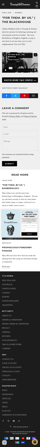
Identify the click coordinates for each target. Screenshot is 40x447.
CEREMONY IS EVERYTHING (14, 415)
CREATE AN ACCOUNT (11, 367)
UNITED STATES (9, 289)
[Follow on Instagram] (8, 421)
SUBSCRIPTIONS (9, 380)
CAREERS (6, 348)
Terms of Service (30, 116)
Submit (9, 164)
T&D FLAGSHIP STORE (12, 344)
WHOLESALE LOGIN (11, 371)
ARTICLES (6, 398)
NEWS (4, 390)
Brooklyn (6, 243)
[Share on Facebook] (6, 95)
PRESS (4, 407)
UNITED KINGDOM (10, 301)
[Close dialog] (37, 211)
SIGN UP (29, 234)
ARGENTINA (7, 305)
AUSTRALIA (7, 284)
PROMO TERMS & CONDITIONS (15, 324)
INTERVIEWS (7, 394)
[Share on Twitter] (15, 95)
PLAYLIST (6, 411)
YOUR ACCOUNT (9, 363)
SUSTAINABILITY (9, 340)
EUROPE (5, 297)
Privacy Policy (15, 116)
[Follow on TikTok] (19, 421)
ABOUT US (6, 316)
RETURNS (6, 336)
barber (18, 13)
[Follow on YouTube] (14, 421)
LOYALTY (6, 375)
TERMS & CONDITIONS (12, 320)
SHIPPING (6, 332)
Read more (6, 266)
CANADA (6, 293)
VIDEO (5, 403)
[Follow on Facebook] (3, 421)
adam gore (7, 180)
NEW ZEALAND (8, 280)
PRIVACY (6, 328)
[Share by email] (33, 95)
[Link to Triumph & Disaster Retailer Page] (20, 80)
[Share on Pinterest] (24, 95)
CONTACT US (8, 359)
